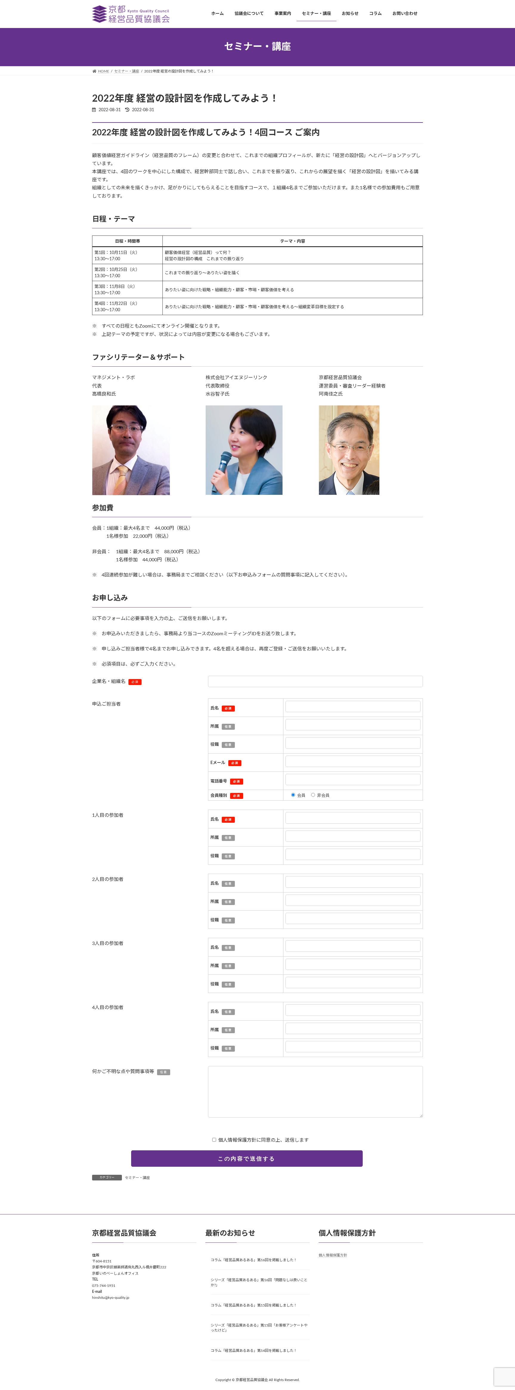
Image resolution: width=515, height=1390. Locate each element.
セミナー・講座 (137, 1178)
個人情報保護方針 (333, 1255)
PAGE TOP (497, 1342)
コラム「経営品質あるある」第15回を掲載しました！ (254, 1305)
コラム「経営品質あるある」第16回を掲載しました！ (254, 1260)
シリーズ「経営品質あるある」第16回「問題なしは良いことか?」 (259, 1282)
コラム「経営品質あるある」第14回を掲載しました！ (254, 1350)
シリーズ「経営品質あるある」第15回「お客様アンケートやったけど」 (259, 1328)
